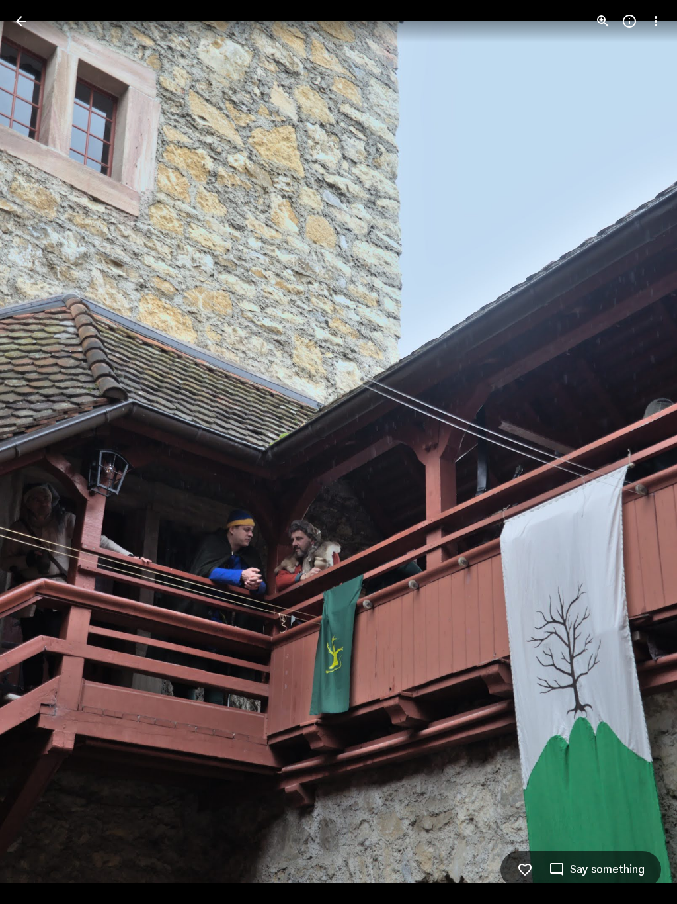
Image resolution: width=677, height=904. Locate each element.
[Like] (525, 870)
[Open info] (629, 21)
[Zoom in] (603, 21)
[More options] (656, 21)
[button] (37, 452)
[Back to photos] (21, 21)
